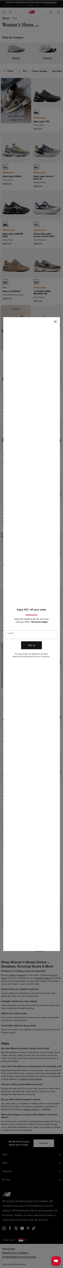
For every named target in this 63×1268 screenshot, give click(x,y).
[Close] (55, 321)
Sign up (31, 645)
